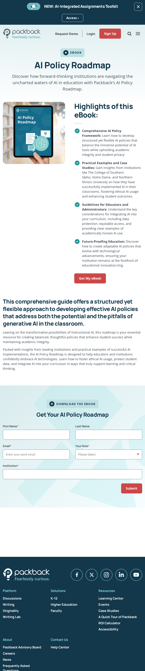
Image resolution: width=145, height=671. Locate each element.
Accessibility (108, 629)
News (7, 659)
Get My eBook (90, 278)
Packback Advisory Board (22, 647)
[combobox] (72, 474)
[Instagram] (106, 575)
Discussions (12, 598)
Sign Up (110, 33)
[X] (92, 575)
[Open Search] (129, 33)
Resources (106, 591)
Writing (8, 604)
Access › (72, 18)
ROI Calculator (109, 623)
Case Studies (108, 611)
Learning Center (110, 598)
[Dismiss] (138, 7)
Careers (9, 653)
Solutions (58, 591)
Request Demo (66, 34)
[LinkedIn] (121, 575)
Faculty (56, 611)
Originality (11, 611)
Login (91, 34)
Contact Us (59, 639)
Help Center (60, 647)
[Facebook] (77, 575)
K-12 (54, 598)
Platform (9, 591)
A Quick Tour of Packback (117, 617)
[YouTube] (136, 575)
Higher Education (64, 604)
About (7, 639)
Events (103, 604)
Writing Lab (12, 617)
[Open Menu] (138, 33)
